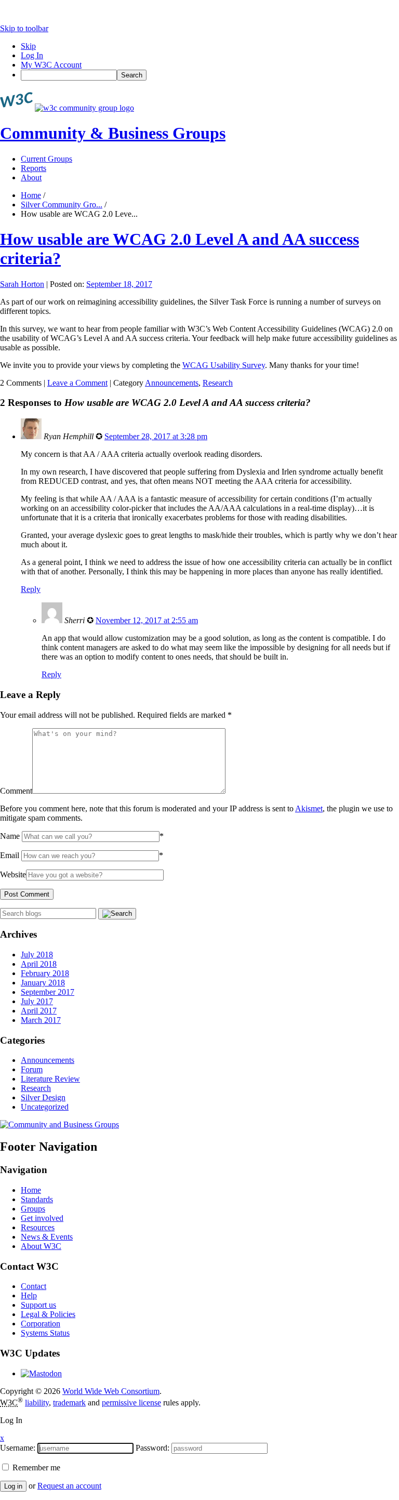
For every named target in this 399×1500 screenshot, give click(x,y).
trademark (69, 1402)
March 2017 (41, 1020)
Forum (32, 1069)
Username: (17, 1447)
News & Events (47, 1236)
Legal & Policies (48, 1314)
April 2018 (39, 963)
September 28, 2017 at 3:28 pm (155, 436)
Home (31, 195)
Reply (31, 589)
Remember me (35, 1467)
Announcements (171, 382)
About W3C (41, 1246)
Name (10, 836)
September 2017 (47, 992)
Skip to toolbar (24, 28)
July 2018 (37, 954)
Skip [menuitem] (28, 46)
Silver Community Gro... (61, 204)
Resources (38, 1227)
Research (218, 382)
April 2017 (39, 1010)
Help (29, 1295)
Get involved (42, 1218)
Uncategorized (45, 1106)
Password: (152, 1447)
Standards (37, 1199)
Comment (16, 790)
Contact (33, 1286)
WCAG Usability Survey (223, 365)
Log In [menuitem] (32, 55)
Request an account (69, 1485)
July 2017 (37, 1001)
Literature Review (50, 1078)
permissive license (131, 1402)
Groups (33, 1208)
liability (37, 1402)
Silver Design (43, 1097)
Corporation (40, 1323)
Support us (38, 1304)
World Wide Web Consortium (110, 1391)
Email (9, 855)
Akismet (309, 808)
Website (13, 874)
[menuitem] (210, 75)
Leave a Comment (77, 382)
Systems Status (45, 1332)
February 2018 (45, 973)
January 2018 (43, 982)
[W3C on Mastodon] (41, 1373)
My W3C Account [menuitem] (51, 64)
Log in (13, 1486)
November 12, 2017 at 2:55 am (147, 620)
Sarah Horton (22, 284)
